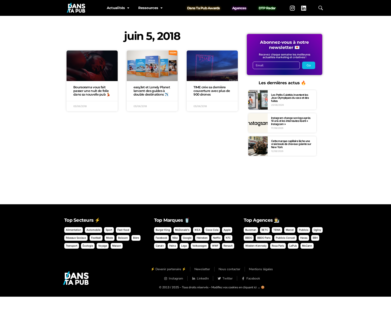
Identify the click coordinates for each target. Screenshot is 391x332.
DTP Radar (267, 8)
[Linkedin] (303, 8)
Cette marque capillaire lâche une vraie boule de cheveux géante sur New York (291, 144)
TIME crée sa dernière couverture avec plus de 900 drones (211, 90)
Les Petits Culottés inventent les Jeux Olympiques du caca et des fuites (290, 98)
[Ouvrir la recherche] (320, 8)
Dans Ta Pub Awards (203, 8)
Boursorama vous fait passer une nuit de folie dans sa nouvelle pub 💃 (91, 90)
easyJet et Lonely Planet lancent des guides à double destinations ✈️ (152, 90)
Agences (239, 8)
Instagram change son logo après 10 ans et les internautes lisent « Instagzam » (290, 121)
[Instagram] (292, 8)
